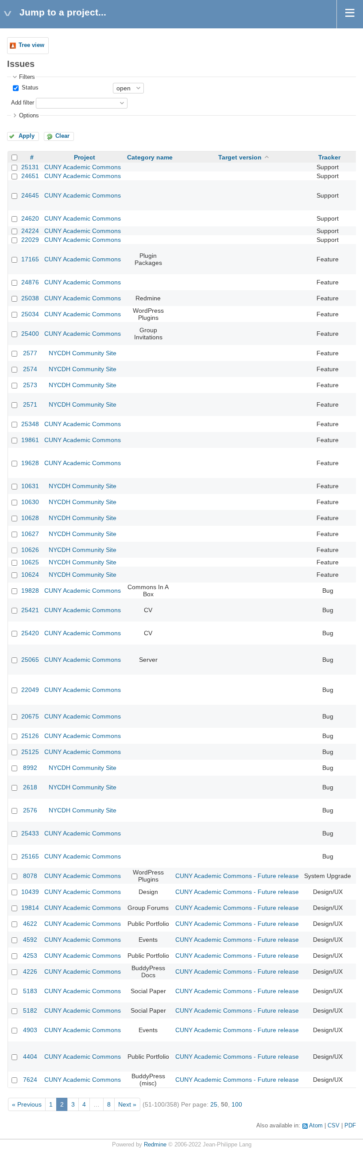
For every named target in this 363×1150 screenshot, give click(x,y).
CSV (334, 1126)
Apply (27, 136)
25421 (30, 610)
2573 (30, 385)
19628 (30, 462)
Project (84, 157)
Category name (150, 157)
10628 (30, 517)
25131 (30, 167)
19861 (30, 439)
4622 (30, 923)
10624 (30, 574)
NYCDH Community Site (82, 353)
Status (29, 88)
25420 (30, 633)
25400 (30, 333)
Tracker (329, 157)
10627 (30, 533)
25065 (30, 659)
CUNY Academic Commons (82, 167)
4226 (30, 971)
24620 (30, 218)
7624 (30, 1079)
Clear (62, 136)
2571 (30, 404)
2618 (30, 787)
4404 (30, 1056)
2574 (30, 369)
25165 (30, 856)
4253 (30, 955)
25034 (30, 314)
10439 (30, 891)
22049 (30, 689)
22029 (30, 239)
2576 (30, 810)
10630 (30, 501)
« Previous (27, 1104)
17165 (30, 259)
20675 (30, 716)
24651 (30, 175)
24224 (30, 230)
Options (29, 116)
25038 (30, 298)
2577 (30, 353)
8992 (30, 767)
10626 (30, 549)
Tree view (31, 45)
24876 (30, 282)
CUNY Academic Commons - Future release (237, 875)
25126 (30, 735)
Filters (27, 77)
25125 (30, 751)
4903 (30, 1029)
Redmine (155, 1145)
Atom (316, 1126)
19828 (30, 590)
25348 (30, 423)
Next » (127, 1104)
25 (213, 1104)
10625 (30, 562)
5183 (30, 991)
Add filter (22, 103)
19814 (30, 907)
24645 (30, 195)
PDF (350, 1126)
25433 (30, 833)
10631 (30, 486)
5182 (30, 1010)
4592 (30, 939)
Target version (240, 157)
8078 (30, 875)
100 (237, 1104)
